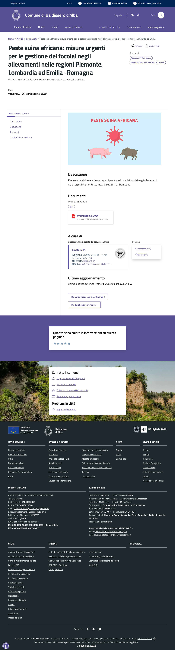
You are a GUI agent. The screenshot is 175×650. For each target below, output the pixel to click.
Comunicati (31, 38)
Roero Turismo (95, 552)
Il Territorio (148, 458)
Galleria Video (149, 467)
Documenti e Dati (16, 463)
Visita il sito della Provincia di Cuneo (65, 560)
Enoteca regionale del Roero (101, 556)
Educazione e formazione (60, 480)
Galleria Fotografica (152, 463)
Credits (11, 604)
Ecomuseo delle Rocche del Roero (104, 560)
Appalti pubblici (55, 463)
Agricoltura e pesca (57, 450)
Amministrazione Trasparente (21, 552)
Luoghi (146, 454)
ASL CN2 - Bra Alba (58, 565)
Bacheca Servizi (15, 582)
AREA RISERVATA (87, 645)
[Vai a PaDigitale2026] (150, 429)
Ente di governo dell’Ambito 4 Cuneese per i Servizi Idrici (74, 552)
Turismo (85, 472)
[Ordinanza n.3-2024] (74, 216)
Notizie (119, 450)
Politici (11, 476)
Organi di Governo (16, 450)
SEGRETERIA (78, 250)
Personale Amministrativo (20, 472)
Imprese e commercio (91, 454)
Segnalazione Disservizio (19, 573)
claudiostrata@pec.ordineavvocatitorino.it (112, 534)
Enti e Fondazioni (16, 467)
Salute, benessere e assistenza (96, 463)
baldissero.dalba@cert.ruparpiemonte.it (31, 508)
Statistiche (13, 613)
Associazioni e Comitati (153, 480)
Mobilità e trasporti (90, 458)
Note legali (13, 595)
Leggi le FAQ (14, 565)
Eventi (146, 450)
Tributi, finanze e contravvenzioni (97, 467)
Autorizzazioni (55, 467)
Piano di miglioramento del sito (22, 560)
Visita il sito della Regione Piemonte (65, 556)
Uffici (10, 458)
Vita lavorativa (88, 476)
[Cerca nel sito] (161, 15)
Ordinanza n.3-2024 (87, 216)
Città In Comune (145, 638)
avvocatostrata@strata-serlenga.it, (111, 531)
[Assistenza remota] (155, 638)
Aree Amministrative (17, 454)
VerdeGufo (93, 565)
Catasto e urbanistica (58, 472)
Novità (20, 38)
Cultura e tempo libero (59, 476)
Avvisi (118, 454)
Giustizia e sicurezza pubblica (95, 450)
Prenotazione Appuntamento (21, 569)
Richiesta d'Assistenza (18, 578)
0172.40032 (89, 261)
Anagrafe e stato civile (59, 458)
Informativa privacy (17, 591)
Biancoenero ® (98, 642)
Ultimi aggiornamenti (17, 609)
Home (11, 38)
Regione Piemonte (18, 3)
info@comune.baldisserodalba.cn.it (95, 264)
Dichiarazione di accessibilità (21, 556)
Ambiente (53, 454)
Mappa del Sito (15, 617)
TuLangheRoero (56, 569)
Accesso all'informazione (109, 27)
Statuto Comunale (16, 587)
